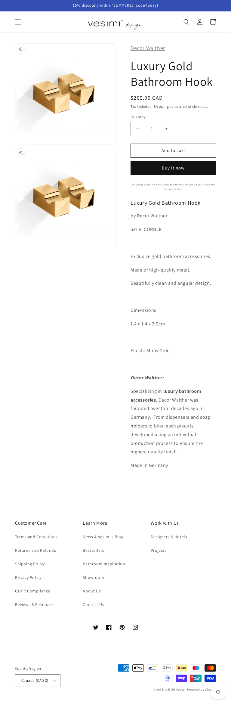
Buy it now (173, 168)
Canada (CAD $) (34, 680)
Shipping (161, 106)
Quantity (138, 117)
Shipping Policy (30, 564)
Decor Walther (148, 48)
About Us (92, 591)
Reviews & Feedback (34, 604)
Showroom (93, 577)
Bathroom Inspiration (104, 564)
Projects (159, 550)
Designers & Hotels (169, 536)
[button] (18, 22)
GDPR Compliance (32, 591)
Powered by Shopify (201, 689)
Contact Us (93, 604)
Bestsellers (93, 550)
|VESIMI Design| (175, 689)
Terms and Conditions (36, 536)
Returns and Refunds (35, 550)
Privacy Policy (28, 577)
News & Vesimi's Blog (103, 536)
